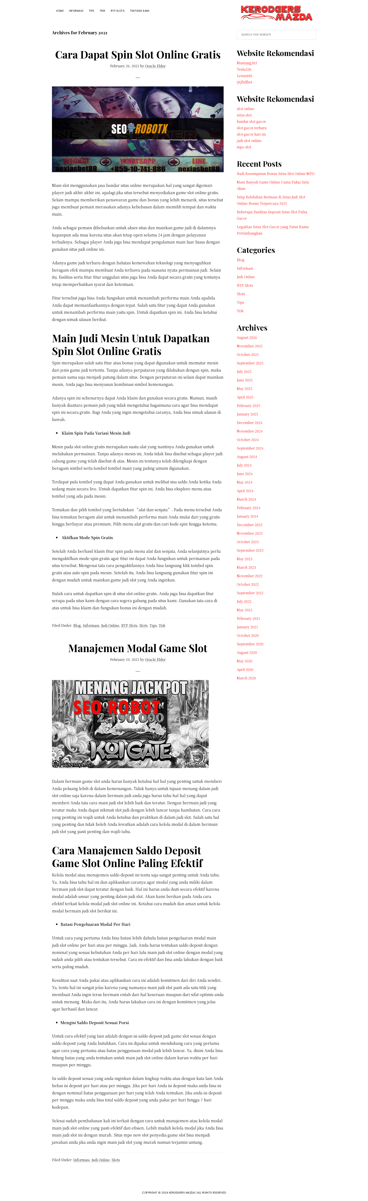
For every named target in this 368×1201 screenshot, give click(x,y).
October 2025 (248, 354)
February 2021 (248, 618)
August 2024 (247, 456)
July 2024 (244, 465)
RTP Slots (129, 625)
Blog (77, 625)
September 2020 (250, 643)
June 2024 (245, 473)
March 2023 (246, 567)
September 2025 (250, 363)
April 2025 (245, 397)
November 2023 (250, 533)
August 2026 (247, 337)
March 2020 (246, 678)
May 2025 (244, 388)
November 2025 (250, 346)
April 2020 (245, 669)
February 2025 (248, 405)
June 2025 (245, 380)
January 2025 (247, 414)
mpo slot (244, 147)
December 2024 (249, 422)
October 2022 (248, 584)
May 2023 (244, 558)
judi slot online (249, 140)
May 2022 (244, 609)
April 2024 (245, 490)
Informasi (91, 625)
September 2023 (250, 550)
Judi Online (110, 625)
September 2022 (250, 592)
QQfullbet (244, 82)
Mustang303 (247, 62)
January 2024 (247, 516)
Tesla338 (244, 69)
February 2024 (248, 507)
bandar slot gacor (251, 121)
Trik (162, 625)
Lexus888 (244, 75)
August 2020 (247, 652)
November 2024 (250, 431)
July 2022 (244, 601)
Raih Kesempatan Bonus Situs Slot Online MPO (276, 173)
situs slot (244, 115)
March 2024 (246, 499)
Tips (153, 625)
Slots (143, 625)
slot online (245, 108)
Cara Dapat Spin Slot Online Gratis (138, 54)
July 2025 (244, 371)
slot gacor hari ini (251, 134)
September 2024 (250, 448)
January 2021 (247, 626)
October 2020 (248, 635)
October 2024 (248, 439)
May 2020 (244, 660)
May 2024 (244, 482)
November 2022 (250, 575)
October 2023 (248, 541)
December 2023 (249, 524)
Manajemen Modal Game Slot (137, 648)
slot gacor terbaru (252, 127)
